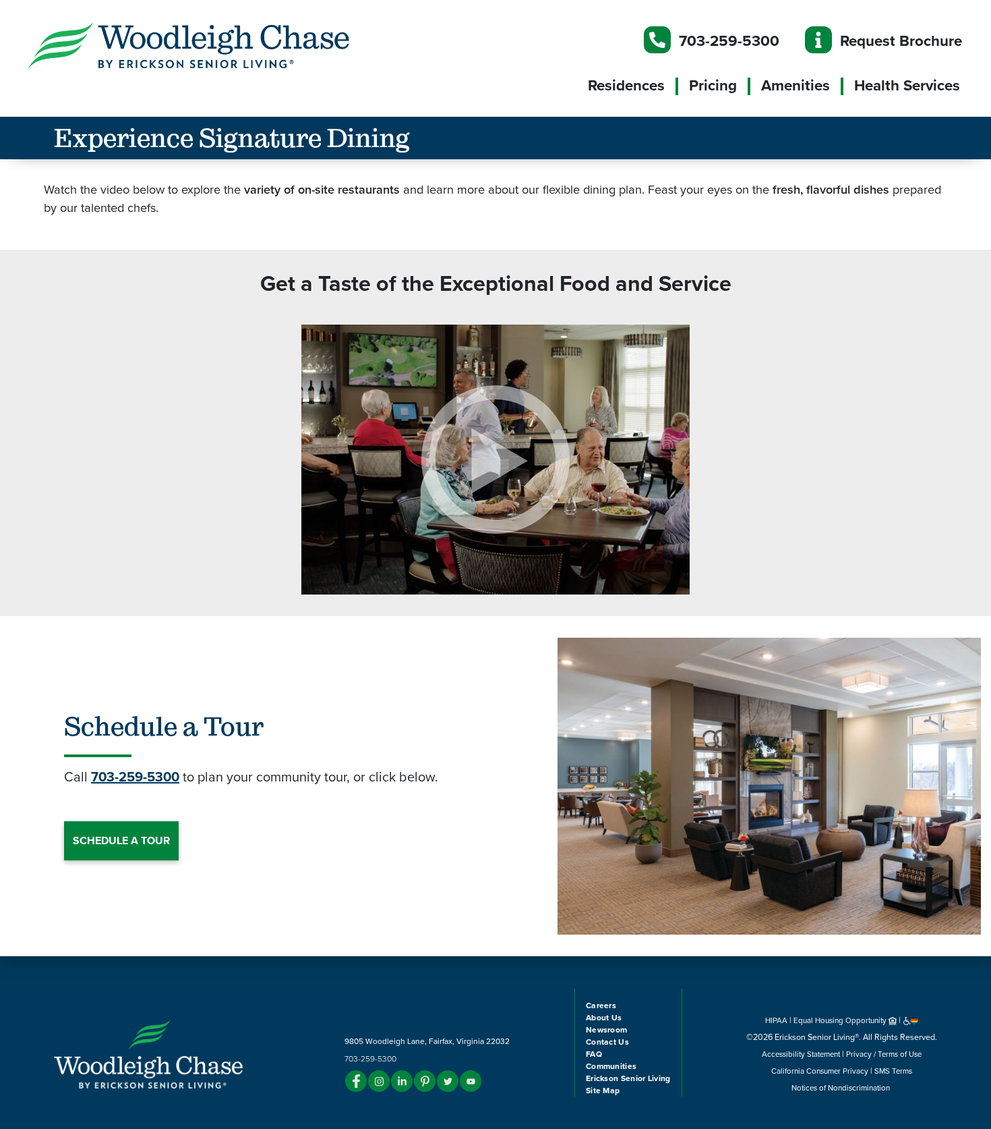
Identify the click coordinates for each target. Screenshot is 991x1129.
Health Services (907, 86)
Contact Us (607, 1042)
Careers (601, 1005)
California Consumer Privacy (819, 1071)
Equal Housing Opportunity (841, 1020)
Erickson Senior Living (628, 1078)
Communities (611, 1066)
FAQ (594, 1054)
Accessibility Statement (801, 1054)
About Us (604, 1017)
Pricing (713, 86)
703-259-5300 (729, 41)
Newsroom (606, 1030)
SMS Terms (893, 1071)
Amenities (795, 86)
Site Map (603, 1090)
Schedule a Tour (121, 841)
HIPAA (776, 1020)
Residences (626, 86)
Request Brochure (901, 41)
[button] (215, 44)
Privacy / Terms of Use (884, 1054)
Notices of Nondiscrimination (841, 1088)
